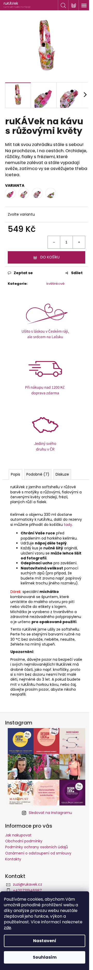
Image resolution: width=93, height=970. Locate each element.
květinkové (56, 283)
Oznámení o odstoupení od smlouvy (38, 853)
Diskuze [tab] (62, 474)
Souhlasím (45, 957)
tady (68, 524)
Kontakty (13, 859)
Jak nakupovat (18, 835)
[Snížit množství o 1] (54, 242)
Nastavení (44, 941)
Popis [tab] (15, 474)
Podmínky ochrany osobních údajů (36, 847)
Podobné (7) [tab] (37, 474)
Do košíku (50, 257)
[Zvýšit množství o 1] (79, 242)
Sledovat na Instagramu (50, 812)
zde (7, 928)
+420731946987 (27, 890)
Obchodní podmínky (23, 841)
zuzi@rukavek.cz (27, 884)
